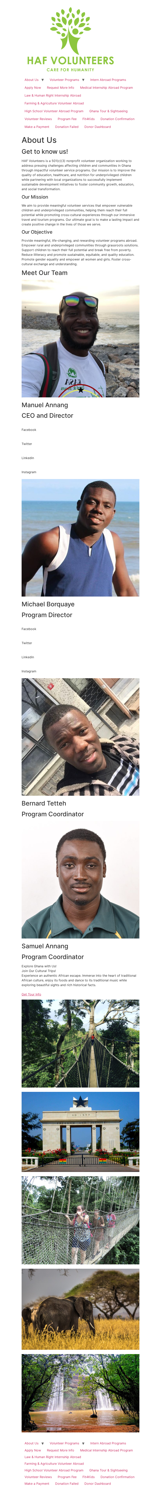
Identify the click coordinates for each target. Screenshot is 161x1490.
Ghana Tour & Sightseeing (108, 111)
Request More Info (60, 88)
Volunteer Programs (64, 80)
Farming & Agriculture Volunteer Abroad (54, 103)
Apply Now (33, 88)
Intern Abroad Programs (108, 80)
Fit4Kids (88, 119)
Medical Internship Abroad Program (106, 88)
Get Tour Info (31, 994)
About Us (31, 80)
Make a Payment (37, 127)
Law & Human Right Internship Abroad (53, 95)
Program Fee (67, 119)
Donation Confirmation (117, 119)
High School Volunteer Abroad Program (54, 111)
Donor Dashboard (97, 127)
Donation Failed (67, 127)
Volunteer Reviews (38, 119)
